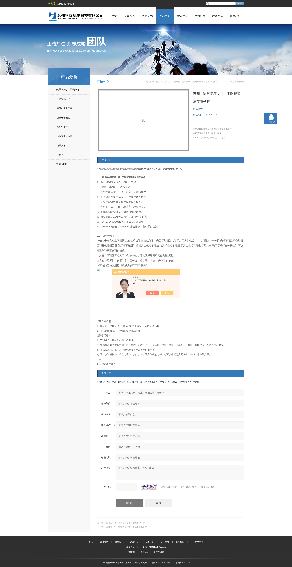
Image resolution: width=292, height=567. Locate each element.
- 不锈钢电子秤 (63, 99)
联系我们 (235, 16)
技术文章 (182, 16)
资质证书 (147, 16)
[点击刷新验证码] (149, 487)
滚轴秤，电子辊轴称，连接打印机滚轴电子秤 (126, 527)
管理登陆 (132, 552)
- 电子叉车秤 (62, 145)
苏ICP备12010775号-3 (161, 562)
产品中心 (165, 16)
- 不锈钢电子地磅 (64, 136)
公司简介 (129, 16)
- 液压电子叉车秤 (64, 108)
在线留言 (217, 16)
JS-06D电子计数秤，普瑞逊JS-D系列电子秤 (125, 523)
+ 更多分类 (60, 164)
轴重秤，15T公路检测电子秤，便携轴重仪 (151, 382)
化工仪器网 (159, 552)
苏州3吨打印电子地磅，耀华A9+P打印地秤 (116, 382)
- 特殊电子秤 (62, 127)
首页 (115, 16)
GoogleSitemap (197, 541)
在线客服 (271, 121)
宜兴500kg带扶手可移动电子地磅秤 (183, 382)
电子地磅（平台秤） (182, 81)
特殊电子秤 (198, 81)
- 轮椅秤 (59, 154)
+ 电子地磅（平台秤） (67, 89)
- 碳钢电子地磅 (63, 117)
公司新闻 (200, 16)
